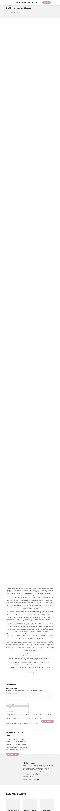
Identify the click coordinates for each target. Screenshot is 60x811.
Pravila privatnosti (29, 723)
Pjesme (24, 2)
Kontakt (37, 2)
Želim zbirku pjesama (12, 754)
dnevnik (10, 15)
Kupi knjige (46, 2)
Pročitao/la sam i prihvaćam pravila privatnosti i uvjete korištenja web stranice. (24, 718)
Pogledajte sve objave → (47, 794)
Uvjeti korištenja (35, 723)
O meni (16, 2)
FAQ (33, 2)
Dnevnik (29, 2)
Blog (20, 2)
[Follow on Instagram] (38, 780)
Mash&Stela (46, 810)
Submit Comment (46, 721)
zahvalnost (17, 15)
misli (14, 15)
